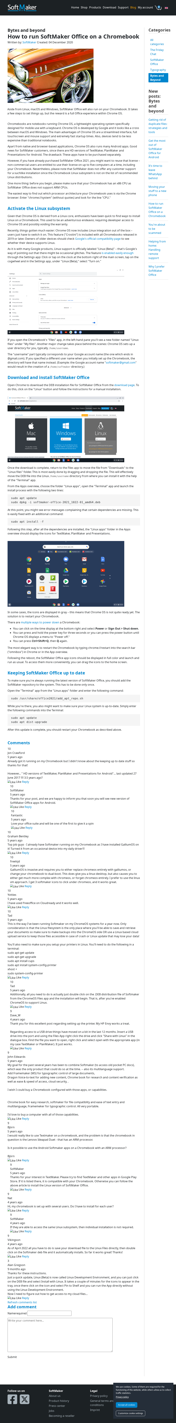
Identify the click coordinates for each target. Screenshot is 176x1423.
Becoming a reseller (62, 1416)
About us (54, 1396)
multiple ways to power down (40, 622)
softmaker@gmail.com (120, 362)
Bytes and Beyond (157, 78)
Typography (158, 70)
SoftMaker (29, 42)
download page (124, 385)
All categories (157, 42)
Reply (25, 782)
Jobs (51, 1411)
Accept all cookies (126, 1404)
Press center (57, 1406)
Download (109, 7)
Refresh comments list (22, 1302)
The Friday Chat (157, 52)
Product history (59, 1401)
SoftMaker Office (157, 62)
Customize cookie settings (130, 1413)
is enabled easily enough (118, 253)
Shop (84, 7)
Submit (12, 1357)
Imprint (95, 1410)
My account (145, 7)
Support (123, 7)
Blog (133, 7)
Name (17, 1313)
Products (95, 7)
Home (75, 7)
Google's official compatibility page (98, 239)
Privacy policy (122, 1396)
